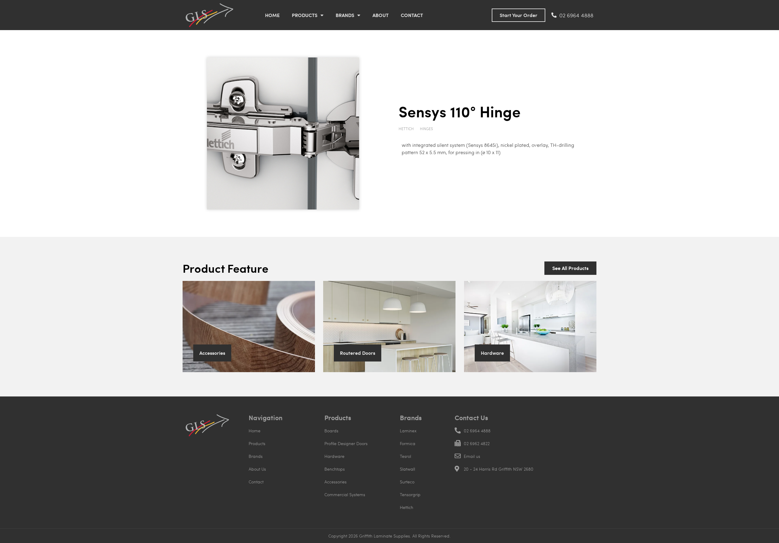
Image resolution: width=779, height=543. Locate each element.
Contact (412, 15)
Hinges (426, 128)
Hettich (406, 128)
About (380, 15)
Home (272, 15)
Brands (345, 15)
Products (304, 15)
